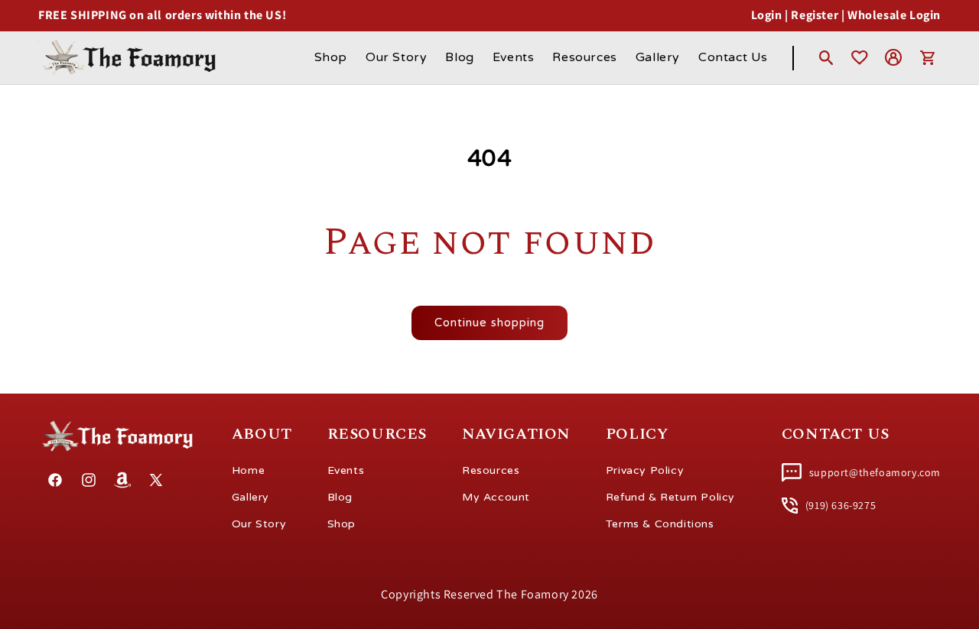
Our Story (259, 523)
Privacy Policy (645, 470)
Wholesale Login (894, 15)
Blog (340, 497)
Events (346, 470)
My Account (496, 497)
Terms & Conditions (660, 523)
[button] (826, 57)
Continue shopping (489, 322)
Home (248, 470)
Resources (490, 470)
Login (766, 15)
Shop (341, 523)
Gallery (250, 497)
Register (814, 15)
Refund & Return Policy (670, 497)
